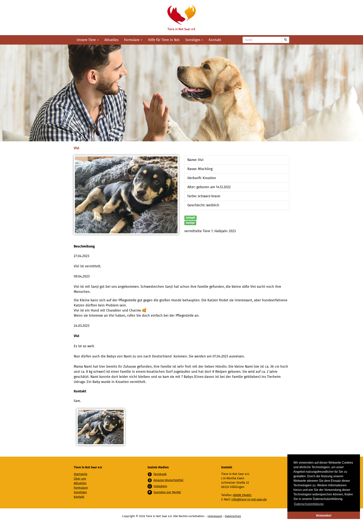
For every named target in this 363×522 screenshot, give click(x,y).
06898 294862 (242, 495)
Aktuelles (111, 40)
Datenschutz (233, 516)
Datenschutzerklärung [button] (308, 504)
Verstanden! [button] (323, 515)
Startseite (80, 474)
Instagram (160, 486)
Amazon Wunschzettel (168, 480)
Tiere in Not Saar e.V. (181, 17)
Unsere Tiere (87, 40)
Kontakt (215, 40)
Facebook (160, 474)
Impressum (215, 516)
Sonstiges (193, 40)
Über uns (80, 478)
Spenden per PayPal (167, 492)
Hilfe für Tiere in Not (164, 40)
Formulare (132, 40)
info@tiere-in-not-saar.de (249, 499)
